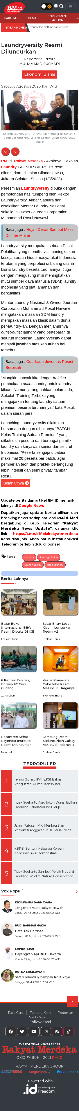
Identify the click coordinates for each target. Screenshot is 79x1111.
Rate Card (15, 1012)
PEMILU (33, 18)
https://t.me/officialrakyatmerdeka (45, 534)
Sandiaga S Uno (49, 557)
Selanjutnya (13, 483)
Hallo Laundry (55, 565)
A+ (5, 151)
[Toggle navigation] (70, 6)
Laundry (9, 167)
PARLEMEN (12, 18)
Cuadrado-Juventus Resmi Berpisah (39, 364)
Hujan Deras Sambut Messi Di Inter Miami (39, 232)
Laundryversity (35, 188)
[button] (55, 6)
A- (15, 151)
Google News (31, 506)
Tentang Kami (40, 1012)
